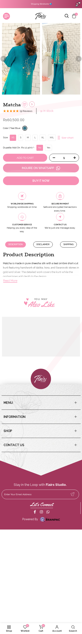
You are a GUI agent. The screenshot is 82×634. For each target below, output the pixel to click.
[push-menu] (6, 16)
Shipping (68, 244)
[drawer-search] (67, 16)
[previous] (3, 59)
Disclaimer (43, 244)
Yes (48, 147)
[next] (79, 59)
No (39, 147)
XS (13, 137)
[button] (25, 104)
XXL (52, 137)
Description (15, 244)
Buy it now (41, 180)
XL (42, 137)
